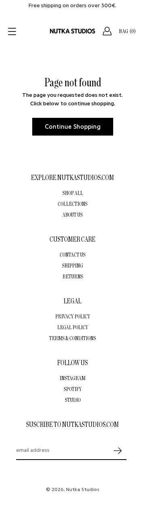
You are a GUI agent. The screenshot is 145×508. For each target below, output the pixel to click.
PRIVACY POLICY (72, 316)
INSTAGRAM (72, 378)
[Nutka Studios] (72, 31)
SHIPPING (72, 265)
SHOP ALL (72, 193)
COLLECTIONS (72, 204)
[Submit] (117, 451)
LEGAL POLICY (72, 327)
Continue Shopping (73, 126)
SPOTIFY (73, 389)
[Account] (107, 31)
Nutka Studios (82, 489)
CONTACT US (72, 254)
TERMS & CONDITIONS (72, 338)
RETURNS (72, 276)
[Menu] (13, 31)
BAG (127, 31)
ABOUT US (72, 214)
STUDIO (73, 400)
